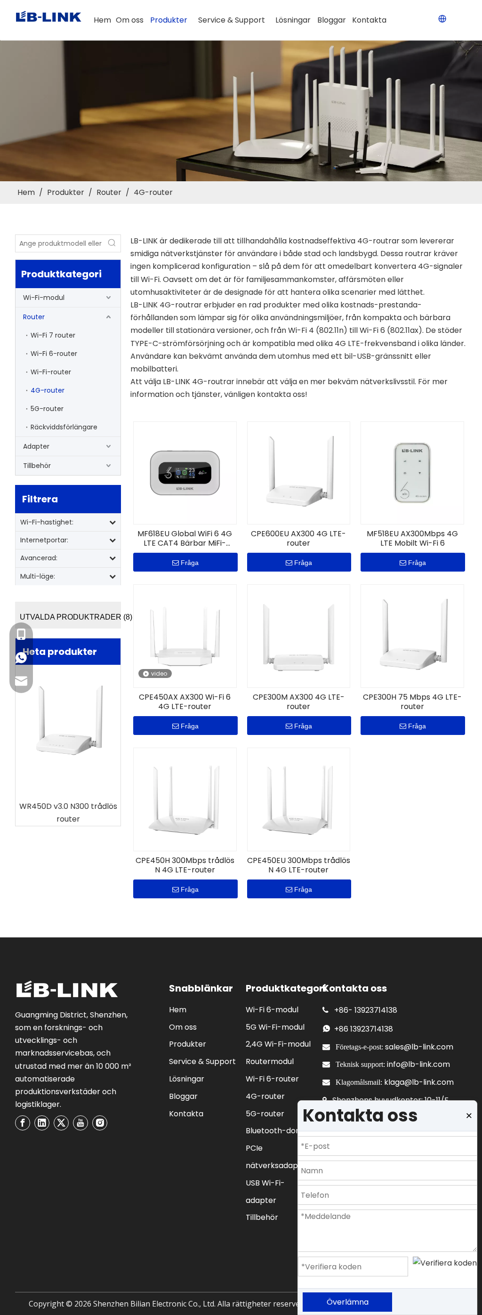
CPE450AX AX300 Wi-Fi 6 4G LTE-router (185, 702)
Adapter (36, 446)
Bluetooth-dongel (279, 1130)
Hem (177, 1009)
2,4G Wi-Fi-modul (278, 1044)
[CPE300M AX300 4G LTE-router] (299, 635)
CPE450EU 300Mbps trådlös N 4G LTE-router (298, 865)
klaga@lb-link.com (419, 1082)
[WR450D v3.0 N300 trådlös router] (68, 722)
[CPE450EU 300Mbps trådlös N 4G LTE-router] (299, 798)
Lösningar (186, 1078)
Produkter (187, 1044)
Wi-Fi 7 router (53, 335)
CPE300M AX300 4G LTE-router (299, 702)
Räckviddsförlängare (64, 427)
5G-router (47, 408)
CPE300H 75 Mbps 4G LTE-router (412, 702)
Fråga (190, 562)
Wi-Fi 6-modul (272, 1009)
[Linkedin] (41, 1122)
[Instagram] (99, 1122)
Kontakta (186, 1113)
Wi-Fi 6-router (54, 353)
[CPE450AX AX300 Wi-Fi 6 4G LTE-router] (185, 635)
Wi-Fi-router (51, 372)
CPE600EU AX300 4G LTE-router (298, 538)
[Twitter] (61, 1122)
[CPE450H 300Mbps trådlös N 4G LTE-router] (185, 798)
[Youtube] (80, 1122)
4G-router (47, 390)
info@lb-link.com (418, 1064)
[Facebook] (22, 1122)
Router (34, 317)
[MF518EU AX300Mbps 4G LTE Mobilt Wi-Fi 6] (412, 472)
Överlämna (348, 1302)
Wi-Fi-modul (43, 297)
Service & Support (202, 1061)
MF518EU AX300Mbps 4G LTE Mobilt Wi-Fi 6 (412, 538)
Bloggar (183, 1096)
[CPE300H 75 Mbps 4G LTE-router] (412, 635)
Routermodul (270, 1061)
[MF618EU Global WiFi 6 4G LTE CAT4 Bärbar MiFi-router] (185, 472)
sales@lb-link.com (419, 1046)
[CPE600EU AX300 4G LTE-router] (299, 472)
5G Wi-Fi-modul (275, 1027)
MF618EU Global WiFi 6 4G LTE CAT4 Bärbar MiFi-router (184, 538)
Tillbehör (37, 465)
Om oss (183, 1027)
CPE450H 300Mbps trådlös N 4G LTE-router (185, 865)
